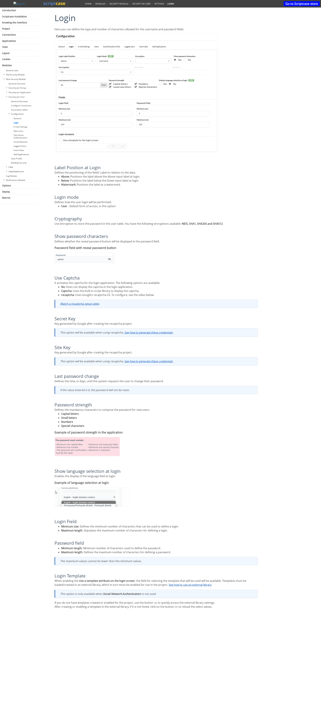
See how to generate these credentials (148, 332)
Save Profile (16, 158)
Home (88, 3)
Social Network (20, 141)
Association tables (19, 109)
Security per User (17, 96)
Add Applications (21, 154)
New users (18, 131)
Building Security (19, 162)
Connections (9, 34)
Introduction (9, 10)
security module (118, 3)
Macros (6, 197)
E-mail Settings (20, 126)
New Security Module (16, 79)
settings (159, 3)
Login (16, 122)
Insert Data (19, 150)
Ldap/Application (16, 171)
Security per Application (20, 92)
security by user (141, 3)
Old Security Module (15, 74)
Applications (9, 40)
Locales (6, 59)
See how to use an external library (190, 585)
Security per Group (17, 87)
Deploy (6, 191)
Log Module (11, 176)
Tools (5, 46)
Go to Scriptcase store (301, 3)
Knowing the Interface (14, 22)
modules (100, 3)
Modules (7, 65)
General (17, 118)
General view (12, 70)
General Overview (17, 83)
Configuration (17, 114)
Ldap (11, 167)
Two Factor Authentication (20, 136)
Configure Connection (21, 105)
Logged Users (20, 146)
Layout (6, 53)
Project (6, 28)
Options (6, 185)
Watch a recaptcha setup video (79, 304)
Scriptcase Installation (14, 16)
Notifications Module (15, 180)
